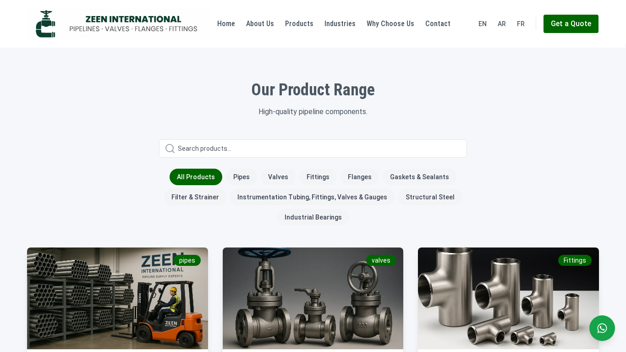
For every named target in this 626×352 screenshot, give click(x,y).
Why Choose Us (390, 23)
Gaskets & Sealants (419, 177)
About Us (260, 23)
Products (299, 23)
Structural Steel (430, 197)
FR (521, 24)
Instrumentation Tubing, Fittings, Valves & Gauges (312, 197)
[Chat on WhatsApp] (602, 328)
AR (502, 24)
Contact (437, 23)
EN (482, 24)
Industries (340, 23)
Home (226, 23)
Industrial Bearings (313, 217)
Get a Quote (571, 23)
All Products (196, 177)
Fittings (318, 177)
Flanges (360, 177)
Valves (278, 177)
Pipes (241, 177)
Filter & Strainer (195, 197)
